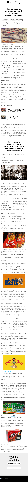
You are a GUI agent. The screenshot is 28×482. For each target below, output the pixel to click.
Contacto (14, 468)
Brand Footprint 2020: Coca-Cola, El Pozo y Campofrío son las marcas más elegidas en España (15, 110)
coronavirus (4, 191)
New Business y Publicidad (14, 463)
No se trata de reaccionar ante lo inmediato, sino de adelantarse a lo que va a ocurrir (16, 118)
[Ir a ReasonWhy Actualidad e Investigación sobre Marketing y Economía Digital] (14, 2)
